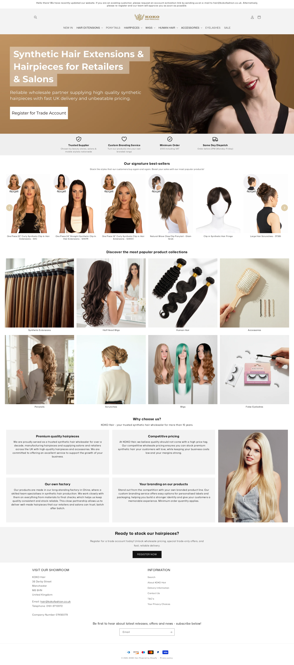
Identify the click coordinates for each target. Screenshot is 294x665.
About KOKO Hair (157, 582)
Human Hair (182, 330)
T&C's (151, 598)
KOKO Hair (134, 658)
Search (151, 577)
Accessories (254, 330)
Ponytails (39, 406)
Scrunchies (111, 406)
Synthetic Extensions (39, 330)
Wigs (182, 406)
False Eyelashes (254, 406)
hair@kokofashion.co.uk (55, 601)
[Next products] (284, 207)
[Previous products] (9, 207)
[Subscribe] (171, 632)
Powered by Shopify (148, 658)
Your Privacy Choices (159, 604)
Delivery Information (158, 588)
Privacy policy (166, 658)
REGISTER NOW (147, 554)
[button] (35, 17)
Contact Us (154, 593)
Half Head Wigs (111, 330)
